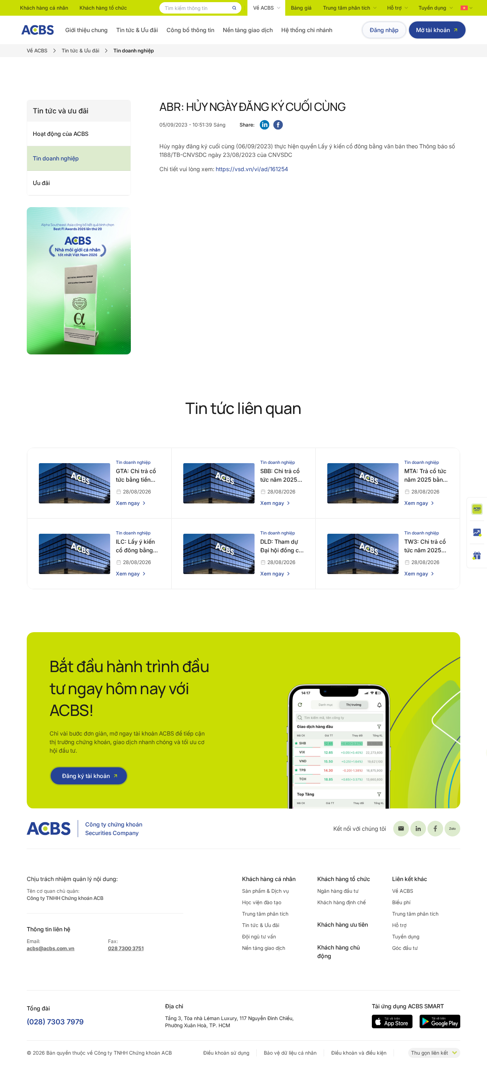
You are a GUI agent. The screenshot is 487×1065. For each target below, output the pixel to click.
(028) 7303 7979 (55, 1022)
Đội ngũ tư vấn (259, 936)
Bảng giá (301, 8)
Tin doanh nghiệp (56, 158)
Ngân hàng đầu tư (338, 891)
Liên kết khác (409, 878)
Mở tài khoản (433, 30)
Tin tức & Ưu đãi (137, 30)
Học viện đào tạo (261, 902)
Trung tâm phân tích (346, 8)
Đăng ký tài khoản (86, 775)
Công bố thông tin (190, 30)
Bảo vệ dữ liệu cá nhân (290, 1053)
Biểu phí (401, 902)
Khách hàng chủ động (338, 951)
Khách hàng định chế (341, 902)
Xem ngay (128, 503)
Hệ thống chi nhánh (306, 30)
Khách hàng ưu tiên (342, 924)
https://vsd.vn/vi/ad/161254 (252, 169)
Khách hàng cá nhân (44, 8)
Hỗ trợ (394, 8)
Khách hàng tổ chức (103, 8)
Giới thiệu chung (86, 30)
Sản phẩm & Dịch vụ (265, 891)
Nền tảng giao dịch (248, 30)
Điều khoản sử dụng (226, 1053)
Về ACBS (263, 8)
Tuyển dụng (432, 8)
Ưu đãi (41, 182)
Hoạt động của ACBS (60, 133)
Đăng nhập (384, 30)
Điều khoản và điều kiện (358, 1053)
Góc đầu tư (405, 948)
